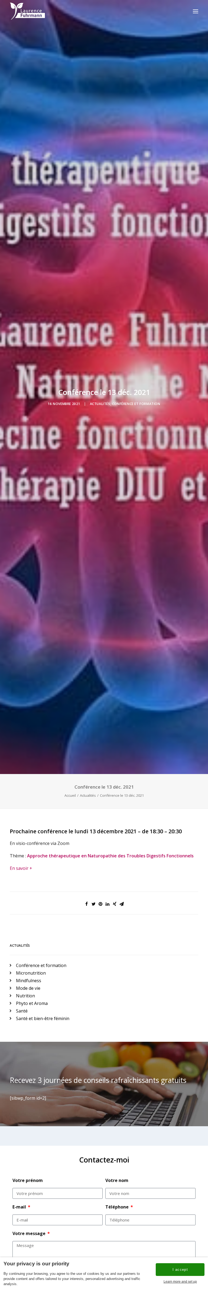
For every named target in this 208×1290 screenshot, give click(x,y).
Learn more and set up (180, 1281)
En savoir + (21, 868)
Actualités (100, 403)
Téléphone (117, 1207)
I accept (180, 1270)
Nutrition (25, 996)
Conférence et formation (136, 403)
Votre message (29, 1233)
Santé (22, 1011)
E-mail (19, 1207)
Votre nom (116, 1180)
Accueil (70, 795)
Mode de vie (28, 988)
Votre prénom (27, 1180)
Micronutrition (31, 973)
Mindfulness (28, 981)
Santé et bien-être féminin (42, 1018)
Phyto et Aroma (32, 1003)
